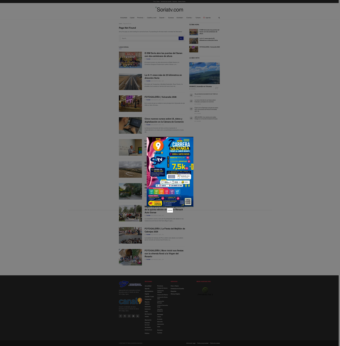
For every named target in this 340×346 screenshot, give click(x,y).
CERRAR (170, 210)
